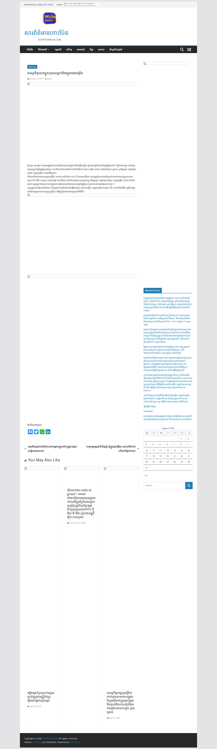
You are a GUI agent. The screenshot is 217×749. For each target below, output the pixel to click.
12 (160, 450)
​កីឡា (91, 49)
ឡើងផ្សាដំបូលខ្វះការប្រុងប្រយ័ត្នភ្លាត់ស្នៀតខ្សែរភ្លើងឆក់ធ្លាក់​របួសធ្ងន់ (40, 696)
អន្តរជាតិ (58, 49)
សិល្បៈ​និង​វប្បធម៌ (115, 49)
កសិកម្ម (69, 49)
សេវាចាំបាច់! (148, 411)
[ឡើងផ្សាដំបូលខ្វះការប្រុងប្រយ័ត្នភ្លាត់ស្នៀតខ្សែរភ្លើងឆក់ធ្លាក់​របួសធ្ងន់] (42, 468)
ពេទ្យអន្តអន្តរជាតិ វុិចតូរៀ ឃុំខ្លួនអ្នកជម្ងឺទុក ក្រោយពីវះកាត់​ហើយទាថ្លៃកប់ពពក (111, 448)
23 (188, 456)
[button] (48, 49)
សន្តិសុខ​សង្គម (32, 67)
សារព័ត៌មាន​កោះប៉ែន (46, 32)
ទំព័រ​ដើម (30, 49)
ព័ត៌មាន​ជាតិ (42, 49)
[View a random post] (189, 49)
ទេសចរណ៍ (81, 49)
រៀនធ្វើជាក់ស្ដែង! (149, 406)
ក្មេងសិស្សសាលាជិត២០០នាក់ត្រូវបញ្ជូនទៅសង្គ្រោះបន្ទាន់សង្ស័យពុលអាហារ (52, 448)
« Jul (145, 475)
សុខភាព (101, 49)
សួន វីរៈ (49, 78)
